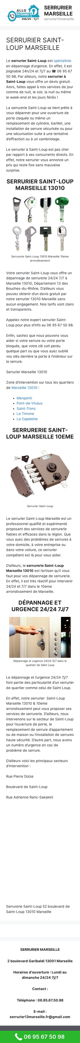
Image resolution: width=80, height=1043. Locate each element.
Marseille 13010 (24, 388)
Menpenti (24, 398)
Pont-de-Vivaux (30, 403)
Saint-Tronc (26, 408)
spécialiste (62, 61)
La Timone (25, 414)
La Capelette (27, 419)
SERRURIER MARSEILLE (58, 10)
